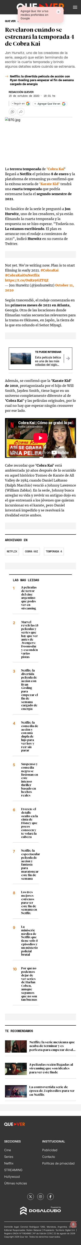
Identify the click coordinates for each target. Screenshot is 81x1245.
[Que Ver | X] (30, 1197)
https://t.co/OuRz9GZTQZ (26, 280)
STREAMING (13, 1170)
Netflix (12, 551)
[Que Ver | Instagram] (40, 1197)
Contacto (48, 1157)
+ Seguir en (18, 103)
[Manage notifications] (73, 1224)
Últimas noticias (15, 1183)
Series (8, 1157)
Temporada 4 (54, 551)
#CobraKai (49, 270)
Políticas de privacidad (58, 1163)
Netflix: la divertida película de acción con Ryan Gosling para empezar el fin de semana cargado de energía (42, 80)
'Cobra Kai (55, 169)
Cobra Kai (31, 551)
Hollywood (12, 1177)
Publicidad (49, 1150)
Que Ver (10, 21)
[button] (75, 7)
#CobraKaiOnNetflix (22, 275)
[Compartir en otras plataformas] (21, 111)
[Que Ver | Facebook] (50, 1197)
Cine (7, 1150)
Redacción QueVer (21, 92)
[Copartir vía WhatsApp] (12, 111)
